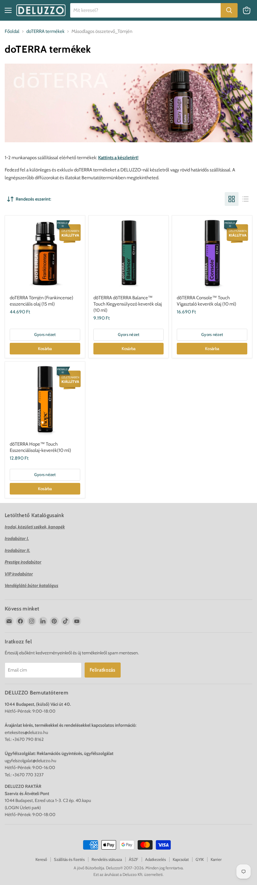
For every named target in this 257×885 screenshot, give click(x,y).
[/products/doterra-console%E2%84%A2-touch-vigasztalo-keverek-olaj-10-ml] (212, 255)
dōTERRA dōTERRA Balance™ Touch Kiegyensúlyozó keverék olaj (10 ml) (127, 304)
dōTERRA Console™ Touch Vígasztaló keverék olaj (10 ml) (206, 301)
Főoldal (12, 31)
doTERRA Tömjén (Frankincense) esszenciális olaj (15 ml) (41, 301)
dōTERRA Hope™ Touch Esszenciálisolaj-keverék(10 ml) (40, 447)
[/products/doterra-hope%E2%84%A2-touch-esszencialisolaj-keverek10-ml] (44, 401)
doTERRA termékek (45, 31)
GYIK (200, 859)
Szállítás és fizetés (69, 859)
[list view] (245, 199)
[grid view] (232, 199)
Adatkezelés (155, 859)
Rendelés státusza (107, 859)
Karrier (216, 859)
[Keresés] (229, 10)
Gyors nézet (45, 334)
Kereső (41, 859)
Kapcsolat (181, 859)
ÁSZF (133, 859)
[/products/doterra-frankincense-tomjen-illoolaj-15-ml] (44, 255)
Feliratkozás (103, 670)
